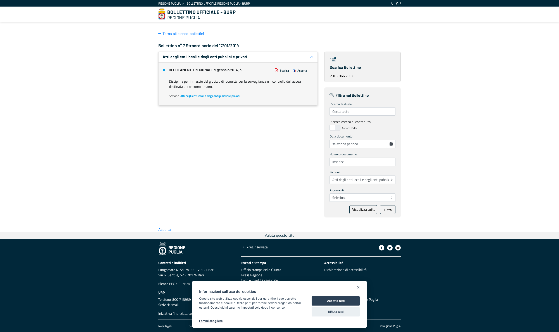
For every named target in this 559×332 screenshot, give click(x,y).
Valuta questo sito (280, 235)
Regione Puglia (169, 3)
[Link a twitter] (390, 247)
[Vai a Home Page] (162, 14)
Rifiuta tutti (335, 311)
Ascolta (302, 70)
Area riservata (257, 247)
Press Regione (251, 275)
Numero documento (343, 154)
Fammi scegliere (211, 321)
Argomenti (337, 190)
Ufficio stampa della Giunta (261, 269)
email (175, 304)
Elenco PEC (166, 283)
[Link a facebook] (381, 247)
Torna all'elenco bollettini (182, 33)
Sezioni (335, 172)
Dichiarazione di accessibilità (345, 269)
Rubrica (184, 283)
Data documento (341, 136)
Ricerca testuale (341, 104)
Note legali (165, 326)
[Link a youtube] (398, 247)
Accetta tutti (336, 300)
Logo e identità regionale (259, 280)
